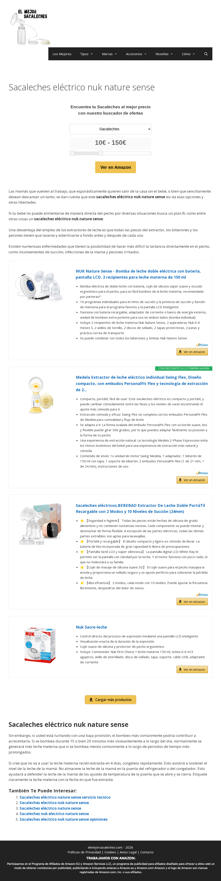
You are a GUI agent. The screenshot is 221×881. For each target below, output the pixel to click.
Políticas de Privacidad (84, 852)
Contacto (147, 852)
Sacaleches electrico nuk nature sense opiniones (63, 819)
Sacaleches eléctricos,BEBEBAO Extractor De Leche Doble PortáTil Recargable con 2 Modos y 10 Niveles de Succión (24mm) (140, 508)
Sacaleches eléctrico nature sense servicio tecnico (65, 797)
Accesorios (134, 54)
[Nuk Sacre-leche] (40, 645)
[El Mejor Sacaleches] (30, 27)
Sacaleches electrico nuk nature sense (54, 802)
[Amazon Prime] (202, 344)
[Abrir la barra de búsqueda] (206, 53)
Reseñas (162, 54)
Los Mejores (62, 54)
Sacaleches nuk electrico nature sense (54, 813)
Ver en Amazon (115, 167)
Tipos (84, 54)
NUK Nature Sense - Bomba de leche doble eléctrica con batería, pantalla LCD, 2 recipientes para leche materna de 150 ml (138, 274)
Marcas (107, 54)
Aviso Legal (128, 852)
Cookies (110, 852)
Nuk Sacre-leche (91, 627)
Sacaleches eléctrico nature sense (50, 808)
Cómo (186, 54)
